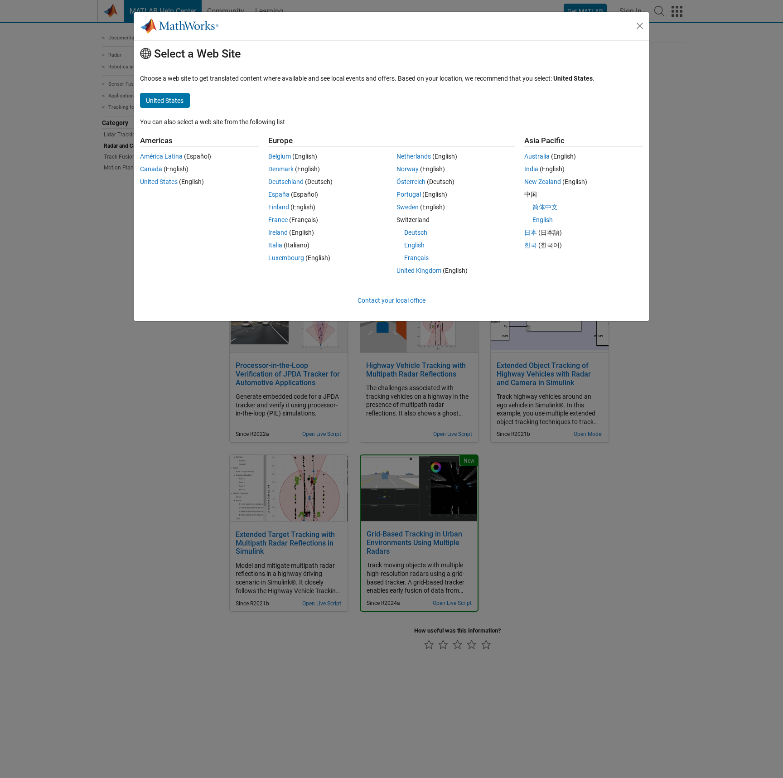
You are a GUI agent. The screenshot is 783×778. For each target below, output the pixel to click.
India (531, 169)
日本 (530, 232)
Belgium (279, 156)
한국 (530, 245)
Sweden (407, 207)
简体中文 (545, 207)
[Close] (639, 25)
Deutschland (286, 181)
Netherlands (413, 156)
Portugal (408, 194)
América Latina (161, 156)
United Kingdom (418, 270)
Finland (278, 207)
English (414, 245)
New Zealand (542, 181)
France (278, 219)
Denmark (281, 169)
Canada (151, 169)
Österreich (410, 181)
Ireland (278, 232)
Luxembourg (286, 257)
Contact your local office (391, 300)
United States (159, 181)
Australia (537, 156)
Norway (407, 169)
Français (416, 257)
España (279, 194)
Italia (275, 245)
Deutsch (415, 232)
